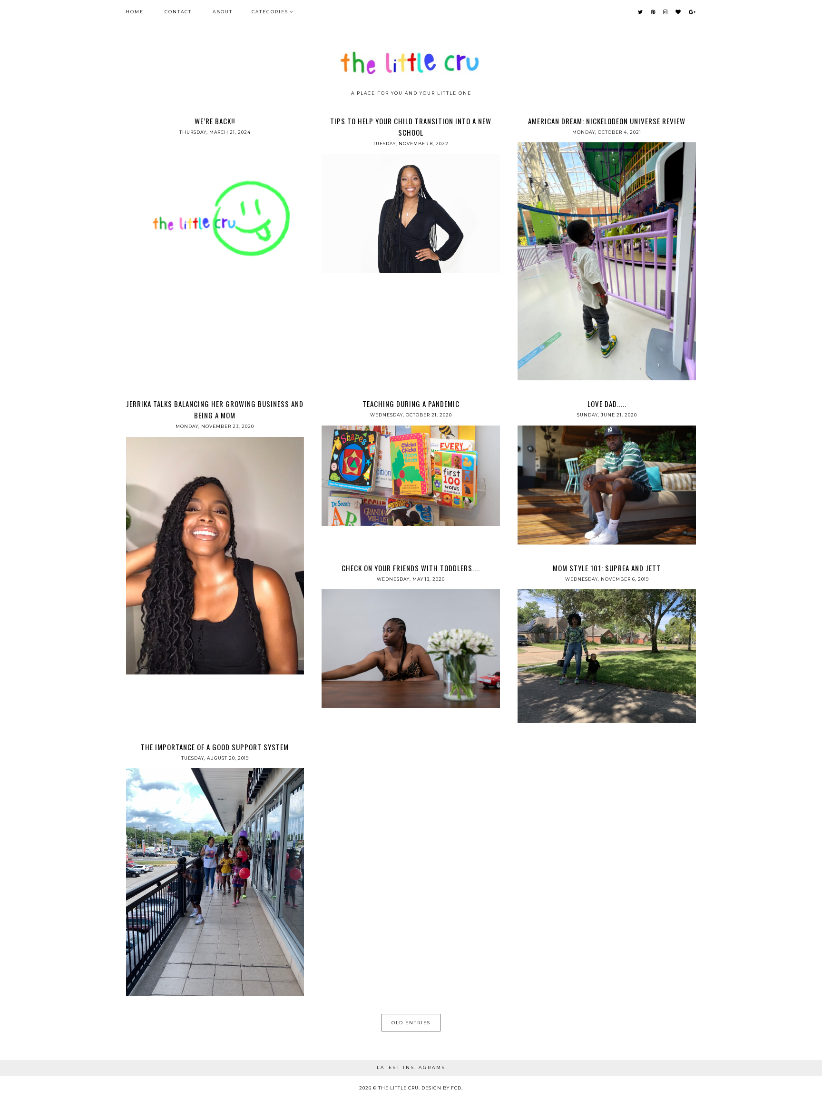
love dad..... (606, 403)
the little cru (398, 1087)
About (223, 11)
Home (135, 11)
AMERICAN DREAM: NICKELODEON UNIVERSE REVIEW (606, 121)
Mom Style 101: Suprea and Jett (607, 568)
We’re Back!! (215, 121)
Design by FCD (441, 1087)
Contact (178, 11)
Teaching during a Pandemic (411, 403)
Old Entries (411, 1022)
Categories (270, 11)
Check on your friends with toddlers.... (411, 568)
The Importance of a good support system (215, 747)
